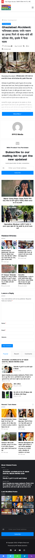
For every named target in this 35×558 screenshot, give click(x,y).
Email (3, 330)
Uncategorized (12, 20)
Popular (5, 354)
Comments (28, 354)
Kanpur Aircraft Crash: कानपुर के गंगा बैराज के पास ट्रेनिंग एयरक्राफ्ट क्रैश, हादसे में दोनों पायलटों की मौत (8, 446)
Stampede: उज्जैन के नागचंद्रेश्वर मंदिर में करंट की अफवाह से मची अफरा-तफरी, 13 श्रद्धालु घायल (25, 253)
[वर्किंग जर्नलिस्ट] (7, 386)
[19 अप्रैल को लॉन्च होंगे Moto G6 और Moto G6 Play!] (7, 394)
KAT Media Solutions (21, 545)
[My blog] (6, 7)
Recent (16, 354)
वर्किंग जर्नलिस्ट (17, 384)
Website (3, 337)
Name (3, 323)
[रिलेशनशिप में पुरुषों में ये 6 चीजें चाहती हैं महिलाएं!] (7, 369)
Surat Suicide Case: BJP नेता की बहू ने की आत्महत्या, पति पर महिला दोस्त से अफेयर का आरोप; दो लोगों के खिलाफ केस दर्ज (9, 423)
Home (5, 20)
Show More (17, 114)
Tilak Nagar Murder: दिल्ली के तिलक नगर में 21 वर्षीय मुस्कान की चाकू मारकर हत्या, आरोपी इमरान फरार (25, 423)
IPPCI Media (7, 46)
